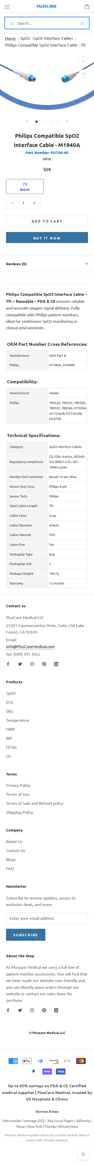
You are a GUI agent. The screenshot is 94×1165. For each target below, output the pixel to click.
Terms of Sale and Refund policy (34, 803)
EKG (9, 711)
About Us (14, 841)
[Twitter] (20, 663)
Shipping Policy (19, 812)
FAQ (10, 868)
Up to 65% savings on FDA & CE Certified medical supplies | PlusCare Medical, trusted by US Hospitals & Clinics (47, 1092)
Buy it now (47, 238)
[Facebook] (8, 663)
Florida (50, 1126)
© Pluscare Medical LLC (47, 1032)
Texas (20, 1126)
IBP (9, 738)
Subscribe (25, 934)
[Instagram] (32, 663)
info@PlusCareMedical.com (30, 646)
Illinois (63, 1126)
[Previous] (27, 121)
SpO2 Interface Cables (53, 38)
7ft (25, 187)
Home (10, 38)
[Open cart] (86, 6)
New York (34, 1126)
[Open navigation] (7, 6)
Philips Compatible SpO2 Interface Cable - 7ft (45, 44)
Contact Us (15, 850)
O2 (8, 756)
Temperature (17, 720)
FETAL (11, 747)
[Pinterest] (44, 663)
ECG (10, 702)
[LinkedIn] (56, 663)
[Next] (67, 121)
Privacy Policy (18, 785)
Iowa (74, 1126)
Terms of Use (18, 794)
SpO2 (25, 38)
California (82, 1120)
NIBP (10, 729)
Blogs (11, 859)
